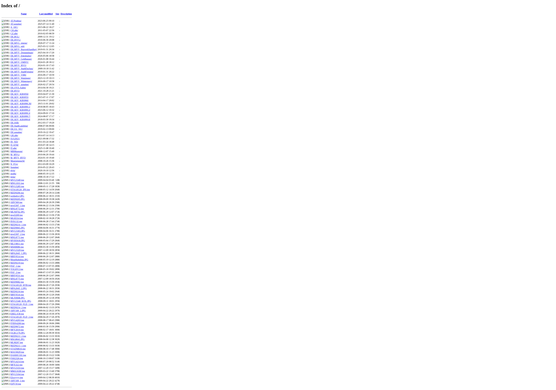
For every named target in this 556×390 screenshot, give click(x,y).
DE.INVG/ (15, 40)
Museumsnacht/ (17, 161)
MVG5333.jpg (17, 368)
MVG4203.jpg (17, 320)
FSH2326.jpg (16, 358)
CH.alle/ (14, 30)
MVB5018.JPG (17, 240)
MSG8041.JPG (17, 339)
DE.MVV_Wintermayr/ (21, 81)
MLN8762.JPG (17, 212)
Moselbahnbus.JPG (19, 259)
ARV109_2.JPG (18, 310)
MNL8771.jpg (17, 237)
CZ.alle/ (14, 33)
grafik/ (13, 173)
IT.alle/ (13, 148)
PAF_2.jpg (15, 272)
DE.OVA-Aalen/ (18, 87)
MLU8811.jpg (17, 243)
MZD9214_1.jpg (18, 224)
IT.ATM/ (14, 145)
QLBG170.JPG (17, 333)
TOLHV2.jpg (16, 269)
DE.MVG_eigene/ (18, 43)
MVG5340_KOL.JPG (20, 301)
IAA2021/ (15, 138)
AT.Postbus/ (15, 21)
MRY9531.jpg (17, 275)
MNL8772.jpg (17, 208)
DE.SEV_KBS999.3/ (20, 113)
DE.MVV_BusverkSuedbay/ (23, 49)
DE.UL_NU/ (16, 129)
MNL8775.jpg (17, 279)
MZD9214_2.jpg (18, 307)
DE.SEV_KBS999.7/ (20, 116)
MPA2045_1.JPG (18, 253)
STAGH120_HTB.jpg (20, 285)
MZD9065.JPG (17, 228)
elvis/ (12, 170)
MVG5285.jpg (17, 186)
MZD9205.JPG (17, 199)
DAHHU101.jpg (18, 355)
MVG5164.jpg (17, 374)
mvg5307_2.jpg (17, 234)
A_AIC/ (14, 27)
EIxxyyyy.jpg (16, 377)
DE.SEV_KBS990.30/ (20, 103)
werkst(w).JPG (17, 196)
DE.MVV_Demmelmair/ (21, 52)
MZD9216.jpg (17, 291)
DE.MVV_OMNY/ (19, 62)
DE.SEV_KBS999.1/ (20, 107)
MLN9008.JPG (17, 298)
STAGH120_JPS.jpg (20, 189)
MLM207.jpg (16, 342)
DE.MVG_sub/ (17, 46)
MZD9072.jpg (17, 326)
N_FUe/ (14, 164)
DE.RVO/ (15, 91)
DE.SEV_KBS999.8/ (20, 119)
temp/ (12, 177)
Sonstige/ (14, 167)
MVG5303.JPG (17, 231)
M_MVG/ (15, 154)
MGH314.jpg (16, 218)
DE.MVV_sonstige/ (19, 84)
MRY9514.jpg (17, 256)
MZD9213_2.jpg (18, 336)
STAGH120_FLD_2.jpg (21, 317)
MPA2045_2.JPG (18, 288)
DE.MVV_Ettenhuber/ (20, 56)
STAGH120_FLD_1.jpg (21, 304)
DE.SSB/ (14, 122)
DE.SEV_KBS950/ (19, 94)
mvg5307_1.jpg (17, 205)
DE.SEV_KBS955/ (19, 97)
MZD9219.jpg (17, 263)
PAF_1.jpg (15, 266)
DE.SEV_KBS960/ (19, 100)
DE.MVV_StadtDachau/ (21, 68)
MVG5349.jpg (17, 180)
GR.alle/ (14, 135)
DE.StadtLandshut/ (19, 126)
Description (66, 14)
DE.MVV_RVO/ (18, 65)
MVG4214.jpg (17, 361)
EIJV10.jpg (15, 384)
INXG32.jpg (16, 221)
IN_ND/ (14, 142)
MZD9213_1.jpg (18, 345)
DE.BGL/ (15, 36)
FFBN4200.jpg (17, 323)
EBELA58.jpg (17, 314)
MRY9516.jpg (17, 294)
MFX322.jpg (16, 365)
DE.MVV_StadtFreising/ (21, 72)
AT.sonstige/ (16, 24)
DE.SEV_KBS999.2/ (20, 110)
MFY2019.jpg (17, 329)
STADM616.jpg (17, 349)
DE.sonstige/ (16, 132)
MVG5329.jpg (17, 250)
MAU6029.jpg (17, 352)
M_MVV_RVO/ (18, 157)
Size (57, 14)
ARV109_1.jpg (17, 380)
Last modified (46, 14)
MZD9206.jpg (17, 193)
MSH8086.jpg (17, 247)
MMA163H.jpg (17, 371)
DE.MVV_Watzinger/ (20, 78)
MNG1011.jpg (17, 183)
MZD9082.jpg (17, 282)
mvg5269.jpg (16, 215)
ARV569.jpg (16, 202)
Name (24, 14)
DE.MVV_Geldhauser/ (21, 59)
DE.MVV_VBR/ (18, 75)
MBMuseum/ (16, 151)
